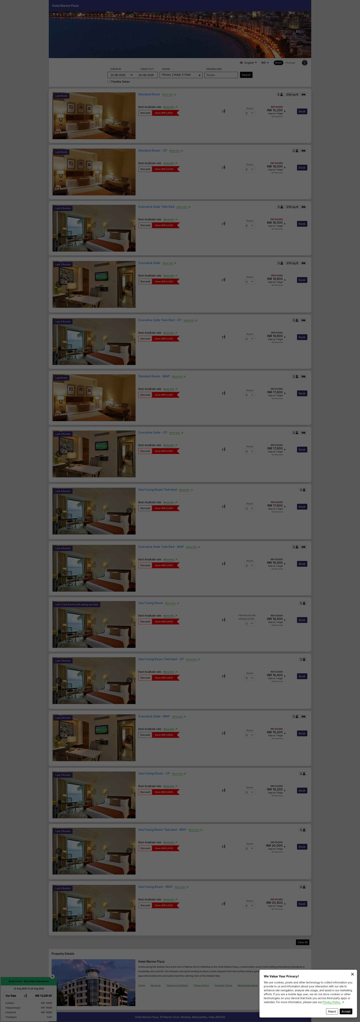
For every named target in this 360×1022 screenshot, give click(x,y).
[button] (180, 511)
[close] (352, 974)
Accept (346, 1011)
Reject (332, 1011)
